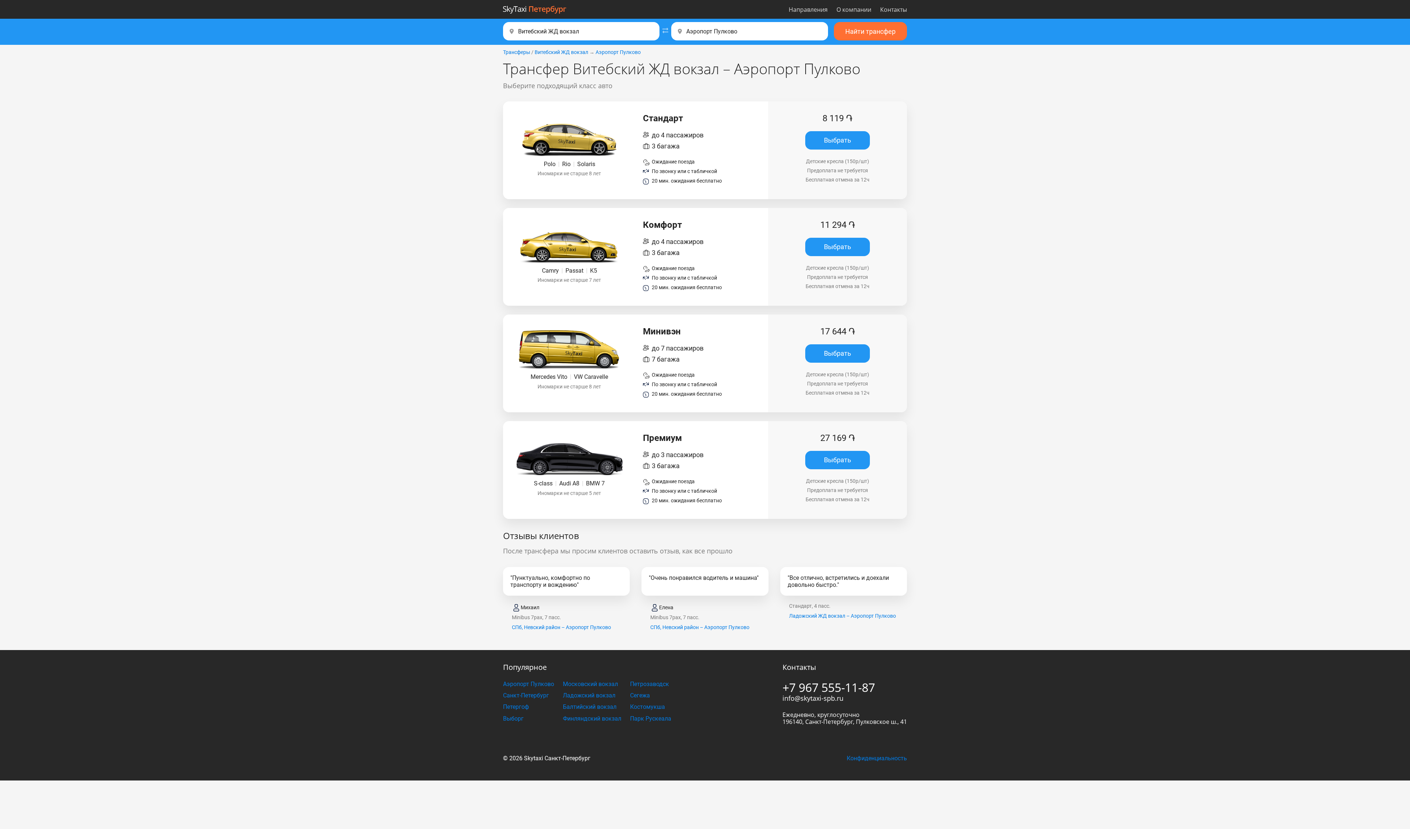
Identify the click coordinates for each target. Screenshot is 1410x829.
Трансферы (516, 52)
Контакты (893, 10)
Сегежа (640, 695)
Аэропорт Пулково (618, 52)
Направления (808, 10)
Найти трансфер (870, 31)
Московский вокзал (590, 684)
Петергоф (516, 706)
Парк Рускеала (650, 718)
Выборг (513, 718)
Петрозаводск (649, 684)
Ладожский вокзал (589, 695)
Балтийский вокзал (590, 706)
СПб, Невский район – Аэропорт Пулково (561, 627)
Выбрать (837, 140)
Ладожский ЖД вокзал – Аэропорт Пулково (842, 616)
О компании (853, 10)
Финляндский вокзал (592, 718)
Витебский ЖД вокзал (561, 52)
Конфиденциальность (877, 758)
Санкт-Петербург (526, 695)
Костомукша (647, 706)
